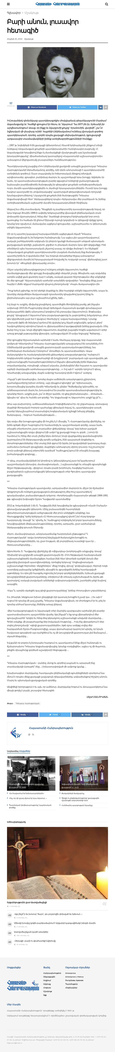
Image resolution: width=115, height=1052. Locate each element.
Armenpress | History (74, 977)
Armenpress (70, 973)
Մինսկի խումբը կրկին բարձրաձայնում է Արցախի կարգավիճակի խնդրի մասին (55, 923)
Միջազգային (49, 977)
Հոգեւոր (47, 988)
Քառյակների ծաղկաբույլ (73, 793)
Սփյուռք (47, 984)
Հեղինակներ (71, 988)
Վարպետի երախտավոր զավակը (26, 784)
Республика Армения (74, 980)
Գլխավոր (14, 12)
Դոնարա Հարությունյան (27, 703)
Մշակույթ (32, 12)
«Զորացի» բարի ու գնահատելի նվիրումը (35, 941)
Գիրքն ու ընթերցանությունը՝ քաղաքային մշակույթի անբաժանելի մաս (80, 799)
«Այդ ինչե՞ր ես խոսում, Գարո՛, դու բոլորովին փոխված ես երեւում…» (48, 914)
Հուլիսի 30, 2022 (14, 39)
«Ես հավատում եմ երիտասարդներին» (26, 793)
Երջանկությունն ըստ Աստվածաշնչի (27, 902)
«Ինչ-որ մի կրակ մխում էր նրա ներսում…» (28, 798)
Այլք (45, 995)
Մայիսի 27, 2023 (18, 788)
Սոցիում (47, 980)
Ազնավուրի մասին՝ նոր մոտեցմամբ (80, 784)
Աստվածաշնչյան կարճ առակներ (31, 932)
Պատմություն (71, 984)
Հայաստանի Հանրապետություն (50, 727)
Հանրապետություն (52, 973)
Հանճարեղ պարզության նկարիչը (77, 805)
